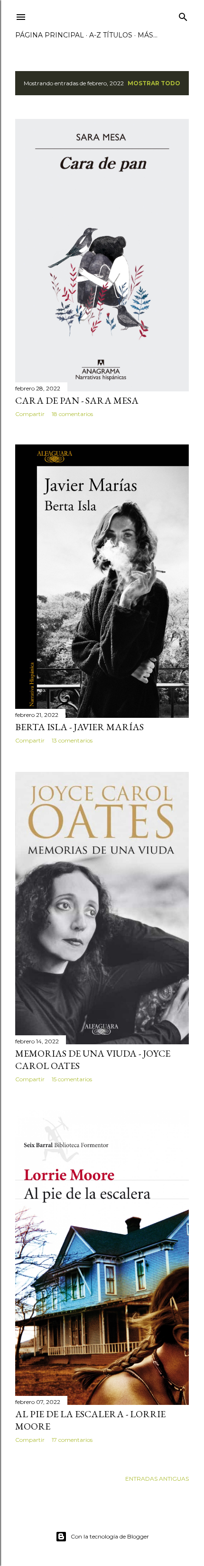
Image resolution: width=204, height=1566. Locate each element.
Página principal (49, 35)
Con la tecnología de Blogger (110, 1536)
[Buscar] (183, 15)
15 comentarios (72, 1079)
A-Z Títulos (110, 35)
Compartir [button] (30, 413)
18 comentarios (72, 413)
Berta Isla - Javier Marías (79, 727)
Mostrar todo (154, 83)
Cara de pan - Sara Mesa (77, 400)
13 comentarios (72, 740)
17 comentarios (72, 1439)
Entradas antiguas (157, 1478)
